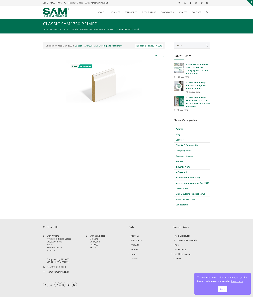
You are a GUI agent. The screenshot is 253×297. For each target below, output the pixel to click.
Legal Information (181, 254)
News (133, 254)
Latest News (182, 188)
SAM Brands (131, 12)
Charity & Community (187, 145)
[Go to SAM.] (44, 29)
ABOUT (101, 12)
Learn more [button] (237, 281)
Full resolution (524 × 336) (149, 45)
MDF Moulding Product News (190, 193)
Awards (179, 129)
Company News (184, 150)
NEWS (52, 2)
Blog (178, 134)
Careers (179, 139)
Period (65, 29)
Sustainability (179, 249)
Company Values (184, 156)
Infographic (182, 172)
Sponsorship (182, 204)
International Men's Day (188, 177)
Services (183, 12)
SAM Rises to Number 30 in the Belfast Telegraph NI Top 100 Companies (197, 69)
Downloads (167, 12)
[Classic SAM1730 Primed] (104, 83)
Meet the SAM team (186, 199)
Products (115, 12)
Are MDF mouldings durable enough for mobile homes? (196, 85)
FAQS (59, 2)
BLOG (45, 2)
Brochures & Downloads (185, 240)
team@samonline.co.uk (98, 2)
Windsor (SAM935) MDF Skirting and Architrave (92, 29)
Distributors (149, 12)
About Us (135, 235)
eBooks (179, 161)
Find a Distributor (181, 235)
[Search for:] (192, 45)
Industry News (183, 166)
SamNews (54, 29)
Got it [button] (222, 289)
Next (160, 55)
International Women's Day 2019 (192, 183)
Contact (196, 12)
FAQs (176, 244)
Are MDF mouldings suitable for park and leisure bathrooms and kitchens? (198, 102)
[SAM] (56, 12)
